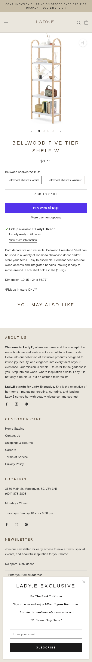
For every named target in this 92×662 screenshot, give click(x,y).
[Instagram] (16, 403)
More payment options (46, 217)
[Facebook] (6, 403)
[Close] (84, 581)
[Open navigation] (6, 22)
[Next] (60, 131)
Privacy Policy (14, 464)
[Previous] (31, 131)
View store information (23, 240)
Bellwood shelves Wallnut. (64, 180)
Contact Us (12, 435)
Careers (10, 450)
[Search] (79, 22)
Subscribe (46, 647)
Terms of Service (16, 457)
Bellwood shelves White (23, 180)
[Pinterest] (26, 403)
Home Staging (14, 428)
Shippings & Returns (19, 442)
